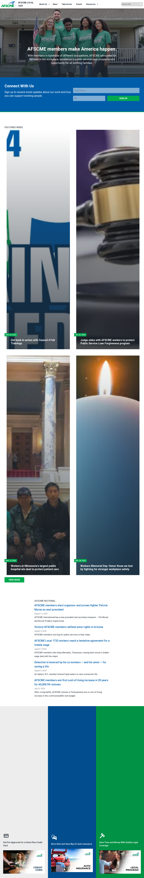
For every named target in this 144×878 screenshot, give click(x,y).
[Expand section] (49, 4)
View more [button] (14, 580)
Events (79, 4)
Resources (90, 4)
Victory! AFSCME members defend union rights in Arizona (68, 627)
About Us (43, 4)
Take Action (67, 4)
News (55, 4)
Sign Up (123, 98)
